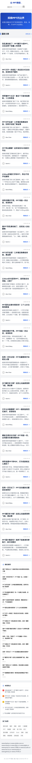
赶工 (25, 729)
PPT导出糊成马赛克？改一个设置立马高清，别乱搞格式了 (15, 593)
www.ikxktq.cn (16, 749)
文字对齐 (12, 732)
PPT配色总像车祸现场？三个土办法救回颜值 (15, 607)
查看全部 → (29, 34)
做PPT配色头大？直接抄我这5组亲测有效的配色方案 (16, 570)
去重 (14, 729)
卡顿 (22, 735)
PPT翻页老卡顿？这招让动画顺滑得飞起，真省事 (15, 658)
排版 (15, 726)
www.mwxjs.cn (6, 745)
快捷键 (9, 729)
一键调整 (25, 726)
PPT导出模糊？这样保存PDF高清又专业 (14, 713)
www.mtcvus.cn (6, 749)
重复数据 (9, 735)
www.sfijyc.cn (15, 745)
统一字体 (19, 729)
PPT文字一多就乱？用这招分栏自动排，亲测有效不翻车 (15, 614)
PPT (4, 729)
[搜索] (24, 7)
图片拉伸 (5, 726)
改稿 (22, 732)
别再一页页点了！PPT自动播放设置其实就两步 (15, 652)
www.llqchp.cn (6, 743)
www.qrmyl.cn (6, 747)
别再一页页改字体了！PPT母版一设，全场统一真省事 (15, 578)
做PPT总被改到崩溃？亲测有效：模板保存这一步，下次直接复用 (15, 601)
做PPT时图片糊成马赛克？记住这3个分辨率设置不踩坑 (16, 629)
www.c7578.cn (16, 751)
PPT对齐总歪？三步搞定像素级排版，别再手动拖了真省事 (15, 585)
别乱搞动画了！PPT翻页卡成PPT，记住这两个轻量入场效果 (16, 691)
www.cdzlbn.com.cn (17, 743)
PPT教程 (17, 3)
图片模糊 (5, 732)
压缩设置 (16, 735)
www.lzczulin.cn (25, 747)
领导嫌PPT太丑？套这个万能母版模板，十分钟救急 (16, 702)
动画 (26, 732)
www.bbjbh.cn (24, 745)
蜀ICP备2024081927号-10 (21, 758)
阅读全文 (25, 59)
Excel (17, 732)
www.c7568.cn (15, 747)
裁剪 (11, 726)
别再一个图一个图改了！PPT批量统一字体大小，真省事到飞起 (15, 637)
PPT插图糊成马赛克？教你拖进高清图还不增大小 (15, 674)
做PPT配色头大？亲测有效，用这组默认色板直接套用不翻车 (15, 666)
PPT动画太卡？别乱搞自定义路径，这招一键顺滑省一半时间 (15, 622)
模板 (4, 735)
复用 (19, 726)
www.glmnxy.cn (6, 751)
